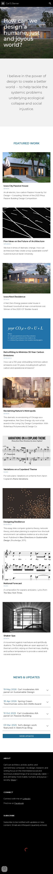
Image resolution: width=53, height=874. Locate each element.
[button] (3, 3)
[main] (27, 33)
